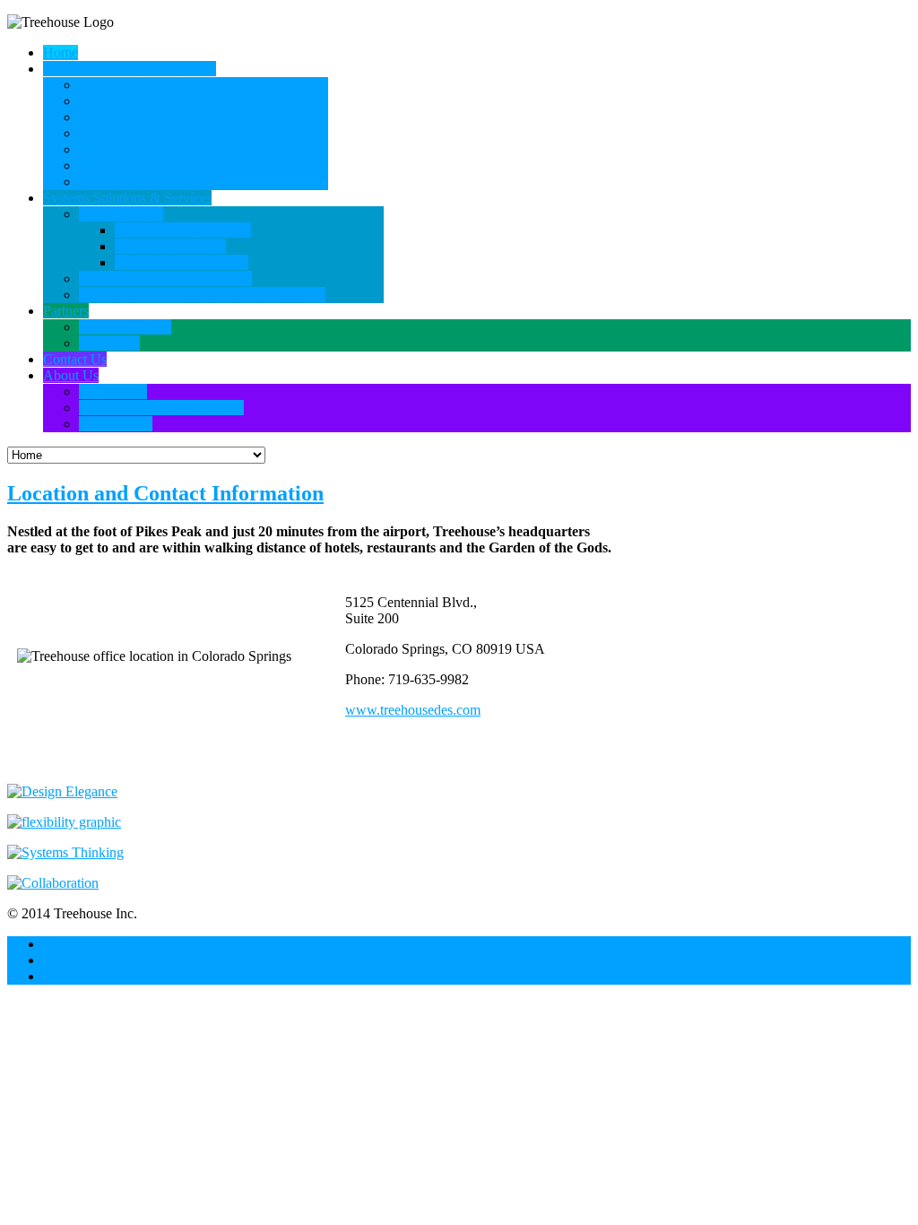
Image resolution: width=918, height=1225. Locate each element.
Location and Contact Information (165, 493)
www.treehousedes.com (413, 709)
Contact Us (75, 976)
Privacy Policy (84, 943)
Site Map (68, 960)
